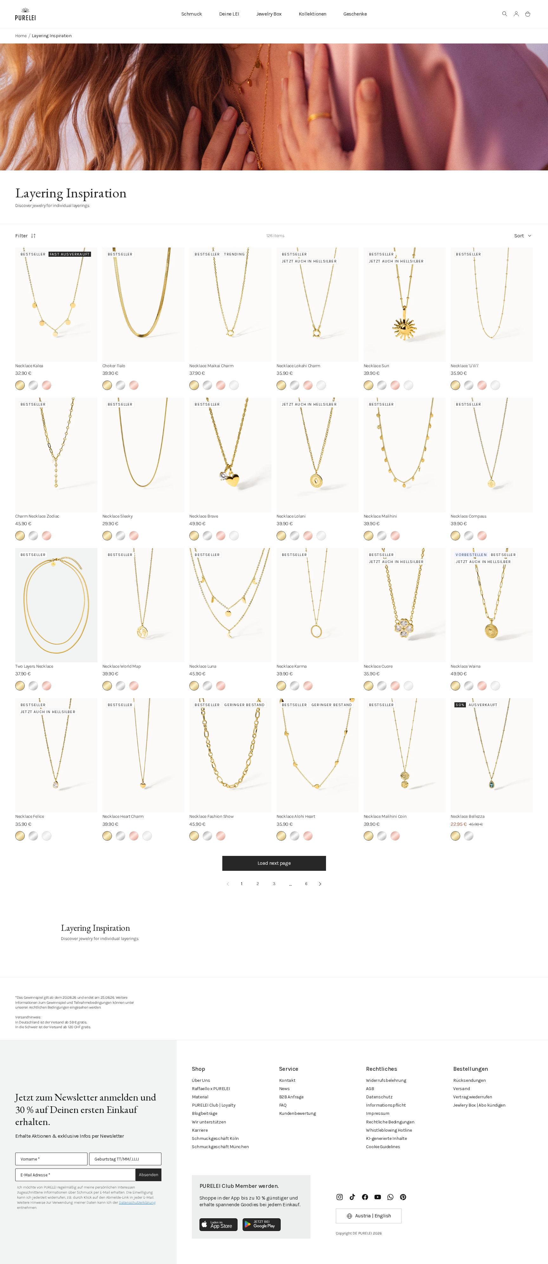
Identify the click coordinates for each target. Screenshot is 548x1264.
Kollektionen (312, 14)
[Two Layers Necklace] (56, 605)
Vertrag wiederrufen (472, 1097)
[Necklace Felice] (56, 755)
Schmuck (191, 14)
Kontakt (287, 1080)
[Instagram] (339, 1197)
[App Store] (218, 1224)
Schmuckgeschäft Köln (215, 1138)
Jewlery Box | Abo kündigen (479, 1105)
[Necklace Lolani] (318, 455)
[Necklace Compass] (492, 455)
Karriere (200, 1130)
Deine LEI (229, 14)
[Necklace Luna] (230, 605)
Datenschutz (379, 1097)
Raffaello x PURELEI (211, 1088)
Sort (519, 236)
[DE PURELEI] (25, 14)
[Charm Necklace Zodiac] (56, 455)
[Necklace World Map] (143, 605)
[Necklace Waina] (492, 605)
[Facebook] (365, 1197)
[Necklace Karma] (318, 605)
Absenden (148, 1174)
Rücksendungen (469, 1080)
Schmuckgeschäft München (220, 1146)
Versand (461, 1088)
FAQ (283, 1105)
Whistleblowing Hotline (389, 1130)
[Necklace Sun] (405, 305)
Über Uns (201, 1080)
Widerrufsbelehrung (386, 1080)
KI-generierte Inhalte (386, 1138)
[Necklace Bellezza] (492, 755)
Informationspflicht (386, 1105)
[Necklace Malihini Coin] (405, 755)
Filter (21, 236)
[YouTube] (378, 1197)
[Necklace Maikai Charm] (230, 305)
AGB (370, 1088)
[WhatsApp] (390, 1197)
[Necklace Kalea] (56, 305)
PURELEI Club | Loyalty (214, 1105)
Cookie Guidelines (383, 1146)
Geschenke (355, 14)
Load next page (274, 863)
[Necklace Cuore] (405, 605)
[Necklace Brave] (230, 455)
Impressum (377, 1113)
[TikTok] (352, 1197)
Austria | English (373, 1216)
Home (21, 35)
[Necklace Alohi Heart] (318, 755)
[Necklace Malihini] (405, 455)
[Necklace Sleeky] (143, 455)
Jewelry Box (269, 14)
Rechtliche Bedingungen (390, 1122)
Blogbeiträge (204, 1113)
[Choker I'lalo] (143, 305)
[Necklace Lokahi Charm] (318, 305)
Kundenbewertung (297, 1113)
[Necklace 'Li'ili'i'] (492, 305)
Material (200, 1097)
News (284, 1088)
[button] (505, 14)
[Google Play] (262, 1224)
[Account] (516, 14)
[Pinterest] (403, 1197)
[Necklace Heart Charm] (143, 755)
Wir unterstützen (209, 1122)
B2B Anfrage (291, 1097)
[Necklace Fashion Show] (230, 755)
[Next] (320, 884)
